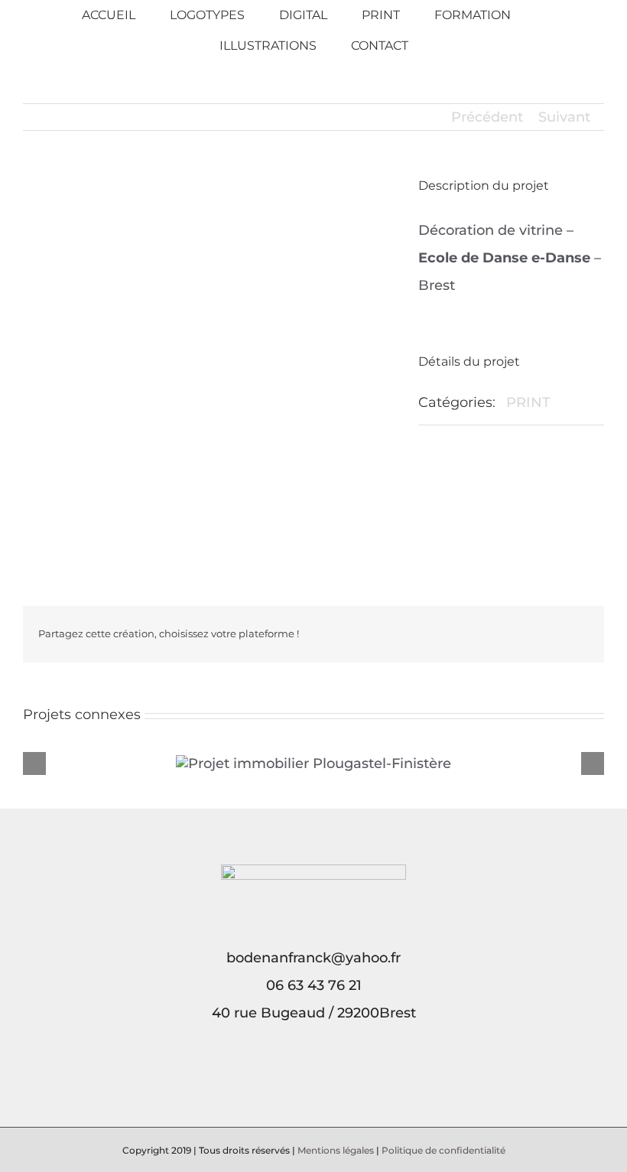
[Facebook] (302, 1079)
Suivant (564, 117)
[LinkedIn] (324, 1079)
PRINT (528, 402)
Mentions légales (335, 1150)
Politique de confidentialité (443, 1150)
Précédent (487, 117)
